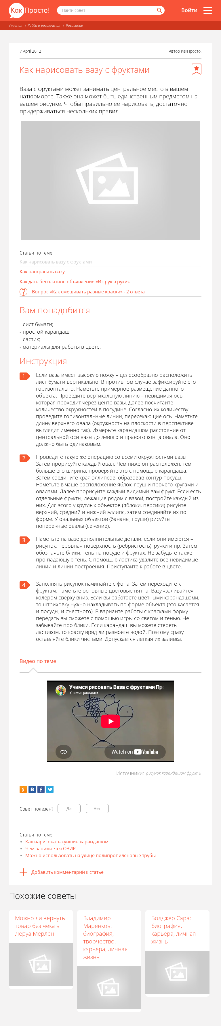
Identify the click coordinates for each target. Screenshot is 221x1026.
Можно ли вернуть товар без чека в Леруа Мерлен (40, 925)
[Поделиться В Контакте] (32, 789)
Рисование (74, 25)
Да (69, 808)
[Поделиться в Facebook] (41, 789)
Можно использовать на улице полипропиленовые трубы (90, 855)
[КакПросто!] (29, 10)
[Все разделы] (207, 10)
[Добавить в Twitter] (50, 789)
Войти (189, 10)
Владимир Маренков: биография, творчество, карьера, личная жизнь (105, 937)
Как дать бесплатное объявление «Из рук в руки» (75, 281)
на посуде (108, 552)
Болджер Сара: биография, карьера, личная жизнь (173, 929)
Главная (15, 25)
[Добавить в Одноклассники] (23, 789)
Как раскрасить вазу (42, 271)
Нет (97, 808)
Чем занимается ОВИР (50, 848)
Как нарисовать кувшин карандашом (66, 841)
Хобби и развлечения (44, 25)
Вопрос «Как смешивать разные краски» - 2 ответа (88, 291)
